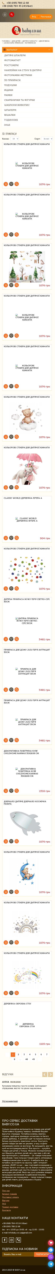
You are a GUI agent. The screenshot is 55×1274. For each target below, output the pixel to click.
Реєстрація (46, 17)
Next (50, 1074)
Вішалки (9, 115)
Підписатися (43, 1254)
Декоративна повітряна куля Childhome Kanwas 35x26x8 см (21, 752)
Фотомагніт (12, 60)
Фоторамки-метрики (18, 75)
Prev (44, 1074)
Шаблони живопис (17, 105)
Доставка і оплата (10, 1197)
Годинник (11, 120)
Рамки (8, 95)
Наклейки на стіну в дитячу (23, 70)
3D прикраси (12, 80)
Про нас (6, 1191)
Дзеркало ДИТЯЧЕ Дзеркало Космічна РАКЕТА (25, 802)
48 (26, 1059)
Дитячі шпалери (15, 55)
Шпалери (10, 110)
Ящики (8, 90)
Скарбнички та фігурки (19, 100)
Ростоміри (11, 65)
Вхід (34, 17)
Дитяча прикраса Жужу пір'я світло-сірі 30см (27, 600)
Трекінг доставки (10, 1207)
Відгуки (5, 1200)
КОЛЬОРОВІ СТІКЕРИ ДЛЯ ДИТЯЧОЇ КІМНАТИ (27, 144)
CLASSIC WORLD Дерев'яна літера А (23, 498)
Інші (7, 125)
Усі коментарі (10, 1101)
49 (33, 1059)
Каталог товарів (9, 1194)
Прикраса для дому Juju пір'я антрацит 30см (27, 651)
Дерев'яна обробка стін (17, 1004)
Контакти (6, 1210)
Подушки (10, 85)
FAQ (4, 1204)
